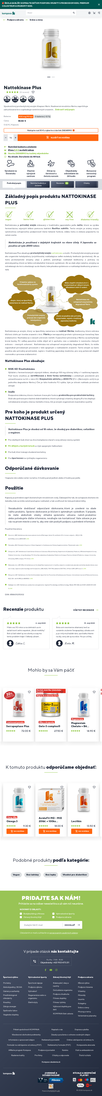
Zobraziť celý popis (65, 109)
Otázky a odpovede (60, 1055)
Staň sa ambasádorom (84, 1050)
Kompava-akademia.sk (51, 1062)
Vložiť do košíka (60, 138)
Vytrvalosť (32, 991)
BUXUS (52, 1091)
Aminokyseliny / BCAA (12, 987)
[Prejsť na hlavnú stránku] (12, 13)
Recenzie (62, 183)
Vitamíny (81, 991)
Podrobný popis (14, 183)
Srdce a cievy (83, 1007)
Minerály (81, 995)
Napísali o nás (57, 1029)
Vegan (16, 874)
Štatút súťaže (85, 1055)
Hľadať (73, 13)
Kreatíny (6, 1002)
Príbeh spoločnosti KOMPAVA (26, 1029)
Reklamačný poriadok (51, 1040)
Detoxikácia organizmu (62, 990)
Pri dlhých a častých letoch (21, 446)
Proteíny (7, 983)
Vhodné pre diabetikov (75, 874)
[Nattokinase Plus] (50, 48)
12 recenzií (24, 92)
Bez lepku (51, 874)
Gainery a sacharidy (11, 991)
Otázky (87, 183)
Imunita (81, 999)
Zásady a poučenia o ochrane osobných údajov (70, 1035)
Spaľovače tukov (10, 1010)
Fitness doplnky (59, 998)
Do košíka (19, 831)
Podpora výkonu (35, 987)
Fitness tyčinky (59, 1002)
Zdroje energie (9, 1006)
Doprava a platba (82, 1029)
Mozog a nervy (84, 1012)
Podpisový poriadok (46, 1050)
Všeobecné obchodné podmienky (26, 1035)
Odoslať (70, 925)
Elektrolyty (33, 1002)
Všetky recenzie (83, 610)
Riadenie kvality (17, 1055)
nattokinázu (57, 253)
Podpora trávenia (85, 987)
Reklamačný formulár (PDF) (59, 1045)
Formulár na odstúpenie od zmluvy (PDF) (24, 1045)
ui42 (58, 1091)
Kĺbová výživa (83, 983)
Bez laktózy (32, 874)
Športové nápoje (35, 983)
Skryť (99, 4)
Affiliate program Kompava (19, 1050)
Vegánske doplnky (11, 1015)
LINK (27, 539)
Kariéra (65, 1050)
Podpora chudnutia (61, 994)
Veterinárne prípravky (87, 1016)
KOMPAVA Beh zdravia (63, 1014)
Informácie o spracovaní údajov (21, 1040)
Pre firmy (38, 1055)
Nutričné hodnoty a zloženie (38, 184)
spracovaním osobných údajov (63, 933)
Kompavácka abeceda (86, 1045)
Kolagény (82, 1003)
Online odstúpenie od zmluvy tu (80, 1040)
